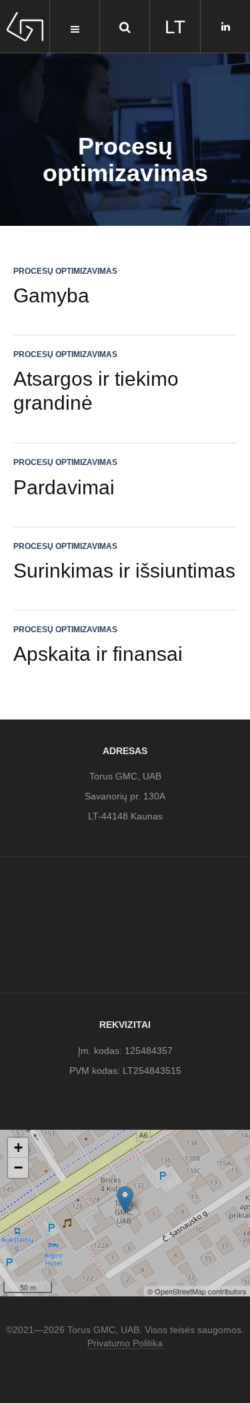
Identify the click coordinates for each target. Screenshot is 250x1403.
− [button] (18, 1167)
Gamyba (51, 295)
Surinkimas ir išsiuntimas (124, 571)
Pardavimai (64, 487)
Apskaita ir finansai (98, 654)
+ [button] (18, 1147)
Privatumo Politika (125, 1343)
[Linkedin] (225, 26)
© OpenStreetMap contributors (197, 1291)
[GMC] (25, 26)
